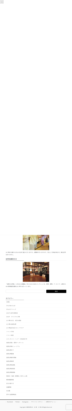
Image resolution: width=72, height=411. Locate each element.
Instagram (25, 402)
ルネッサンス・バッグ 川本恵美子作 (16, 339)
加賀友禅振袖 (10, 354)
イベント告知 (10, 331)
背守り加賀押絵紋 (11, 394)
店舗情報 (8, 387)
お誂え (8, 302)
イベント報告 (10, 335)
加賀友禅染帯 (10, 361)
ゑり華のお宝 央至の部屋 (14, 320)
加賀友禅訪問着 (10, 368)
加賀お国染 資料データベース (14, 342)
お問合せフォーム (51, 402)
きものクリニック (11, 309)
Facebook (10, 402)
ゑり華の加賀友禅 (11, 324)
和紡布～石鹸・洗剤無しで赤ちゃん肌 (16, 376)
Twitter (17, 402)
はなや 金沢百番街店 (12, 313)
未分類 (8, 391)
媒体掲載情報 (10, 380)
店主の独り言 (10, 383)
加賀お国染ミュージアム (13, 346)
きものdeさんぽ (10, 305)
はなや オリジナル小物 (13, 317)
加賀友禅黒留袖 (10, 372)
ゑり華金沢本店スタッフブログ (15, 328)
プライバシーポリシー (37, 402)
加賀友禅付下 (10, 350)
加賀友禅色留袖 (10, 365)
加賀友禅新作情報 (11, 357)
